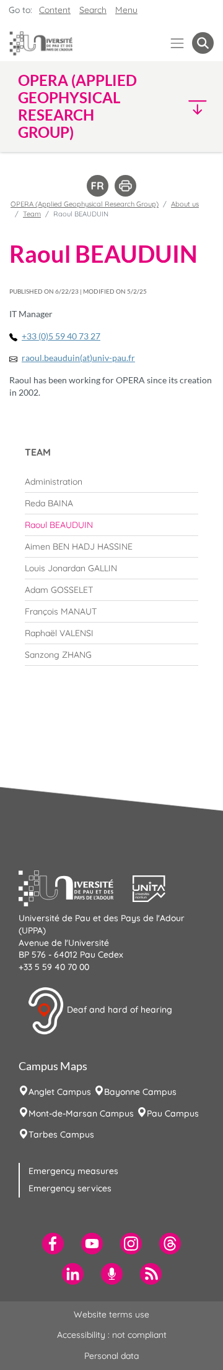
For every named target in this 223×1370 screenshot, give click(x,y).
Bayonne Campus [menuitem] (140, 1091)
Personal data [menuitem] (111, 1355)
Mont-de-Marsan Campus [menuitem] (81, 1113)
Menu (126, 9)
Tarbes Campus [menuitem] (61, 1134)
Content (55, 9)
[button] (191, 106)
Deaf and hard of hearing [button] (118, 1010)
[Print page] (125, 184)
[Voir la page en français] (97, 184)
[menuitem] (111, 481)
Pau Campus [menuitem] (173, 1113)
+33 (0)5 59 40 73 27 (61, 336)
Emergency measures (73, 1170)
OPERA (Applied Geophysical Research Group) (85, 204)
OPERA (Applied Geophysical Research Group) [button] (77, 106)
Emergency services (70, 1188)
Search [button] (93, 9)
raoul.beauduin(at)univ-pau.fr (78, 357)
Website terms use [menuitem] (111, 1314)
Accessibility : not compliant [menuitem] (112, 1334)
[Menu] (177, 43)
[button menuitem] (203, 43)
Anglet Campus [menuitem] (59, 1091)
